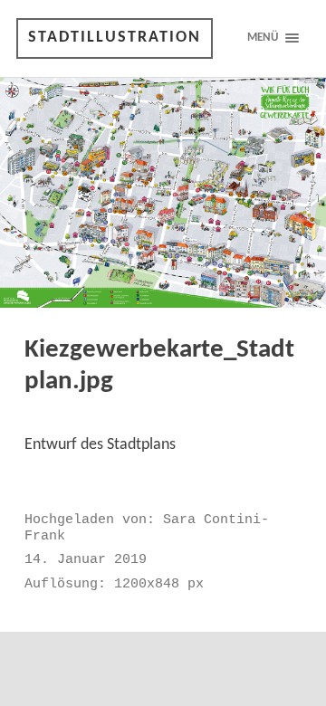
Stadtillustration (114, 37)
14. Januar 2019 (85, 559)
